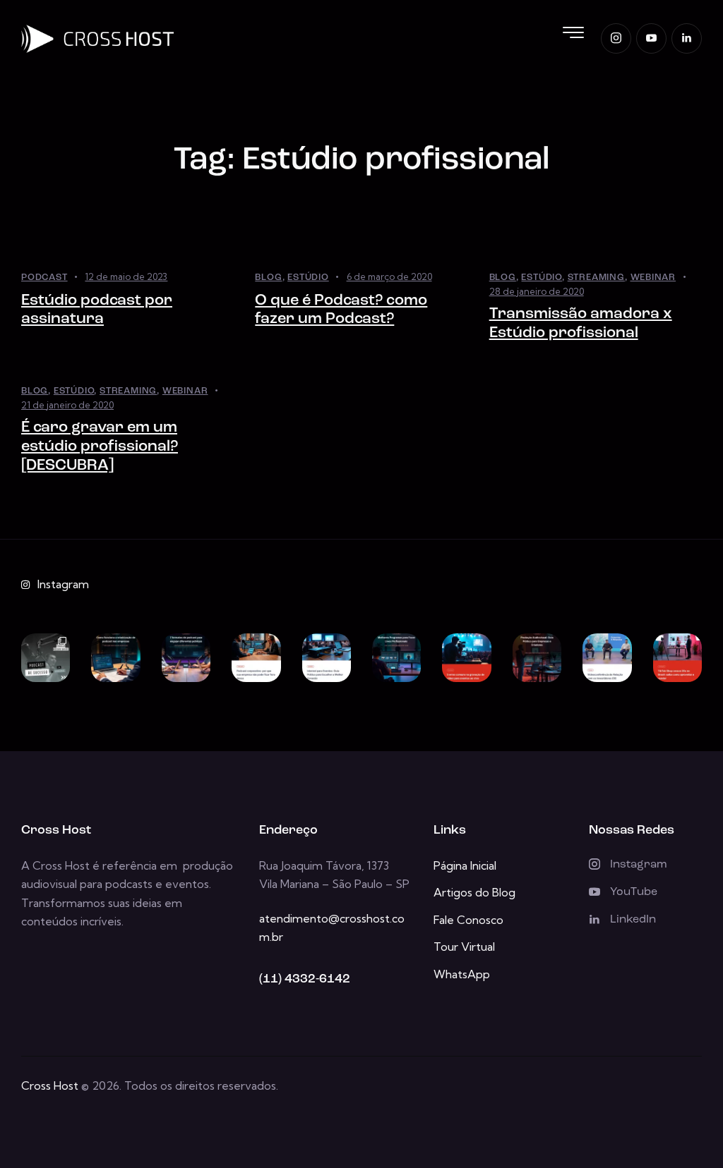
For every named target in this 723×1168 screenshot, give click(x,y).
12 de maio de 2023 (126, 276)
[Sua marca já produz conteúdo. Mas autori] (45, 657)
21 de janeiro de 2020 (67, 404)
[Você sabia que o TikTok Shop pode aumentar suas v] (677, 657)
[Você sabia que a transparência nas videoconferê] (606, 657)
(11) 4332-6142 (304, 979)
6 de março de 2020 (389, 276)
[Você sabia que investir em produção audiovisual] (537, 657)
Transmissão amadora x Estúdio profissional (580, 323)
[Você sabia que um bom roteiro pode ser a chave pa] (115, 657)
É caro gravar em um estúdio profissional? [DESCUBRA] (99, 446)
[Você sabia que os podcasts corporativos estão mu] (256, 657)
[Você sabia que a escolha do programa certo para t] (396, 657)
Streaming (596, 277)
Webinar (653, 277)
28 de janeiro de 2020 (536, 291)
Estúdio (308, 277)
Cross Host (49, 1085)
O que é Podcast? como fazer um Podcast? (341, 310)
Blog (268, 277)
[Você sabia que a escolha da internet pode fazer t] (326, 657)
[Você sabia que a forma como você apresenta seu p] (186, 657)
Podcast (44, 277)
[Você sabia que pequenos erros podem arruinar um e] (466, 657)
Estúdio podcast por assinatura (96, 310)
